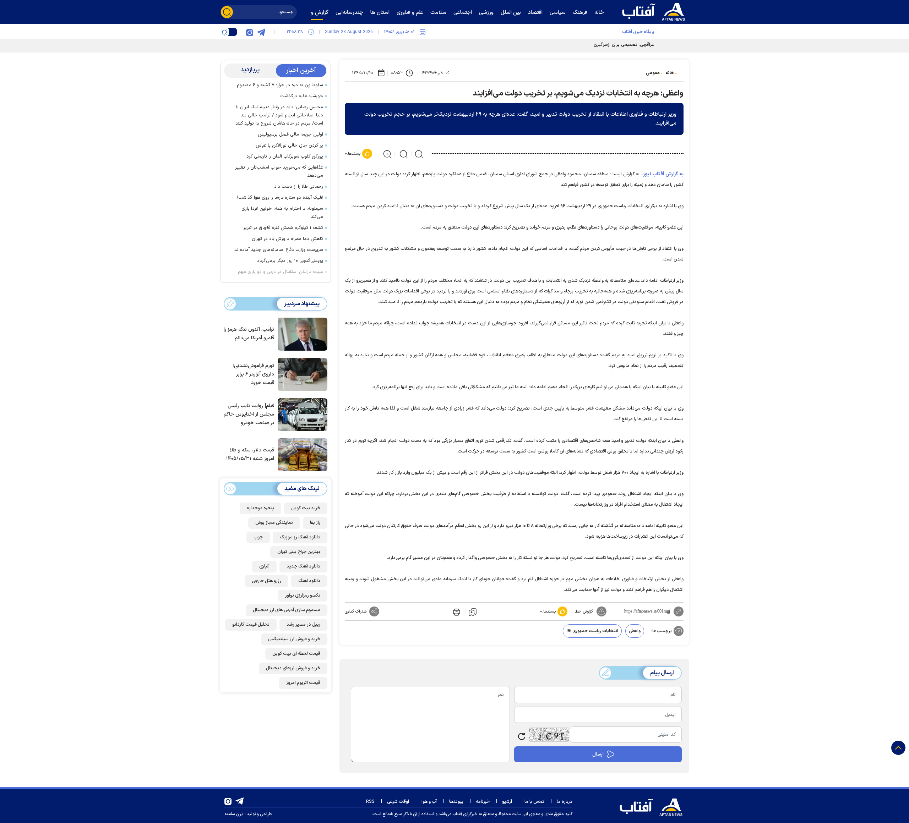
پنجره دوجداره (260, 508)
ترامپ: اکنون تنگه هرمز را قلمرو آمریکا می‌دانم (249, 334)
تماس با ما (534, 801)
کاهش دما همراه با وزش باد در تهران (287, 238)
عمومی (653, 73)
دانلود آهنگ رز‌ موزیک (300, 537)
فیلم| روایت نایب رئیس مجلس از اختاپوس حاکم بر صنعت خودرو (249, 414)
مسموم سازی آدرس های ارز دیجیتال (286, 610)
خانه (669, 73)
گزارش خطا (584, 611)
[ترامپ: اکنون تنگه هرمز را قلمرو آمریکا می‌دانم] (300, 334)
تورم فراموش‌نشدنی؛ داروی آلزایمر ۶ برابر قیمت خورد (253, 374)
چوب (258, 537)
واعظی (635, 631)
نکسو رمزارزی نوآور (302, 595)
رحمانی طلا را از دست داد (298, 186)
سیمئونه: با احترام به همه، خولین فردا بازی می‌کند (282, 212)
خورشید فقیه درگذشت (301, 96)
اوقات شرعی (398, 801)
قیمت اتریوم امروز (303, 682)
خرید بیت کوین (305, 508)
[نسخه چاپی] (456, 611)
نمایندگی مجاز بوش (274, 522)
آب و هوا (429, 801)
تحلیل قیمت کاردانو (251, 624)
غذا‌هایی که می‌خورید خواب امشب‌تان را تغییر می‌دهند (279, 171)
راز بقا (315, 522)
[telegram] (261, 32)
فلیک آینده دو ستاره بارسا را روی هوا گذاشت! (280, 197)
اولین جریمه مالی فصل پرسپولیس (290, 134)
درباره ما (564, 801)
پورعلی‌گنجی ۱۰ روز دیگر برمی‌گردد (290, 260)
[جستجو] (227, 12)
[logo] (655, 11)
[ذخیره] (472, 611)
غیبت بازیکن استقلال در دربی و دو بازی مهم (280, 271)
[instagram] (249, 32)
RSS (370, 801)
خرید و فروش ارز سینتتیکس (294, 639)
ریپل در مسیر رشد (303, 624)
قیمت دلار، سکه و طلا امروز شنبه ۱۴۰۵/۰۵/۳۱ (250, 455)
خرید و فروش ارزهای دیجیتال (293, 668)
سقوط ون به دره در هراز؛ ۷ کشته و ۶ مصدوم (280, 85)
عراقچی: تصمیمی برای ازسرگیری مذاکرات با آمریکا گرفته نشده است (590, 44)
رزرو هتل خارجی (266, 581)
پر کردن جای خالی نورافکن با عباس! (289, 145)
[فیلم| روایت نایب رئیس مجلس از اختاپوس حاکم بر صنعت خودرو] (300, 414)
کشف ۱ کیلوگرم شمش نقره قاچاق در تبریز (283, 227)
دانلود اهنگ (309, 581)
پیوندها (456, 801)
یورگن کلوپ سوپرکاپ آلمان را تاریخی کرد (284, 156)
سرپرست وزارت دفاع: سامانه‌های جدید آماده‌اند (278, 249)
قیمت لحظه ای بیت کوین (296, 653)
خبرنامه (483, 801)
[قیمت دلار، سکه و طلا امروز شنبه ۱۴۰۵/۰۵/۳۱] (300, 454)
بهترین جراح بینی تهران (298, 551)
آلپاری (264, 566)
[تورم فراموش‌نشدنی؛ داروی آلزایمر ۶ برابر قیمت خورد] (300, 374)
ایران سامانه (234, 814)
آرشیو (507, 801)
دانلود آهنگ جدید (303, 566)
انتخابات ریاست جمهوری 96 (592, 631)
